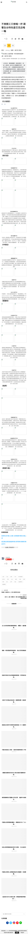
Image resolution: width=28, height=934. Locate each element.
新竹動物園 (20, 576)
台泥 (7, 576)
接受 (17, 932)
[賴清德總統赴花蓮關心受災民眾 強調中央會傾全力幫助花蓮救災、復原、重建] (14, 787)
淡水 (12, 579)
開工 (7, 581)
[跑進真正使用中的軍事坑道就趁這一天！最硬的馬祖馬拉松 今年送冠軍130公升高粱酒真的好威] (14, 714)
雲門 (11, 581)
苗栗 (24, 579)
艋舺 (16, 579)
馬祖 (15, 581)
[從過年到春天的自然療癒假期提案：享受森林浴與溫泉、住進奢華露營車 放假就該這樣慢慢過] (14, 664)
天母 (15, 576)
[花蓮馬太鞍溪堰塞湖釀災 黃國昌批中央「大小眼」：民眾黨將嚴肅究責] (14, 811)
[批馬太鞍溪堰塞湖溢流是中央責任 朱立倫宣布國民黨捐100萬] (14, 836)
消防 (8, 579)
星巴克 (3, 579)
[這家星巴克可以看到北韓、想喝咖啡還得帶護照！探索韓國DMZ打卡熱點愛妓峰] (14, 886)
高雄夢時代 (20, 581)
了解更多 (22, 932)
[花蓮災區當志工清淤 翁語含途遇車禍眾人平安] (14, 739)
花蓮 (20, 579)
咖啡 (11, 576)
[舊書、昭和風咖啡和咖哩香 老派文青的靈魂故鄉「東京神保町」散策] (14, 640)
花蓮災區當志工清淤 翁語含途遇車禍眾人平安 (14, 750)
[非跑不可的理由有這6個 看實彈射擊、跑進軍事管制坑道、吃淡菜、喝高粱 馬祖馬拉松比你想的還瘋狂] (14, 689)
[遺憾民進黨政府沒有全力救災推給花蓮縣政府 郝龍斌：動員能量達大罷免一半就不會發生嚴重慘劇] (14, 762)
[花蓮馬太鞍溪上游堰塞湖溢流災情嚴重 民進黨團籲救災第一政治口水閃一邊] (14, 861)
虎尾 (3, 581)
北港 (3, 576)
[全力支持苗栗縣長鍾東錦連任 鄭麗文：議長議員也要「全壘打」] (14, 615)
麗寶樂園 (4, 584)
